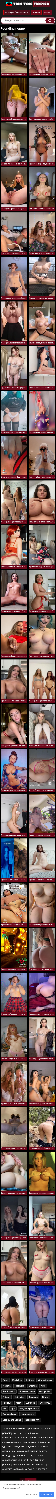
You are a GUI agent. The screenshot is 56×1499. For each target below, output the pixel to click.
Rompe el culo (9, 1414)
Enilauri (6, 1397)
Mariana (7, 1386)
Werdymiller (45, 1391)
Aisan (18, 1403)
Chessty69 (45, 1403)
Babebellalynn (32, 1420)
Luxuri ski (30, 1403)
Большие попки (27, 1391)
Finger (45, 1397)
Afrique (30, 1380)
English (47, 12)
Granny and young (12, 1420)
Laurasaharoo (27, 1414)
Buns (5, 1380)
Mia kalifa (17, 1380)
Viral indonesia (45, 1380)
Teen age (33, 1397)
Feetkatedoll (9, 1391)
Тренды (36, 12)
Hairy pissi (19, 1397)
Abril (43, 1386)
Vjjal (13, 1408)
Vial (4, 1408)
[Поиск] (50, 20)
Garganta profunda (29, 1408)
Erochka (33, 1386)
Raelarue (7, 1403)
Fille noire (19, 1386)
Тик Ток (30, 4)
